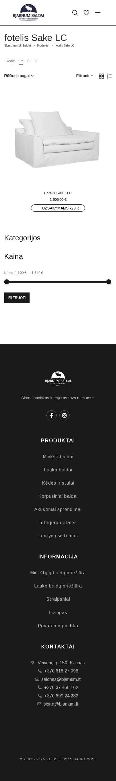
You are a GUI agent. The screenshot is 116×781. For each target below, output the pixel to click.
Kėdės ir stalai (58, 483)
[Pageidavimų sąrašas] (69, 173)
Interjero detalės (58, 522)
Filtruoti (17, 298)
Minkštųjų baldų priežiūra (58, 572)
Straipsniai (58, 599)
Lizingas (58, 612)
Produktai (43, 45)
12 (21, 61)
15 (29, 61)
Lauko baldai (58, 469)
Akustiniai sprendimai (58, 509)
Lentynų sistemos (58, 535)
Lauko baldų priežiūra (58, 586)
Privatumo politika (58, 625)
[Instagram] (64, 415)
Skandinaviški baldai (17, 45)
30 (36, 61)
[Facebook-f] (51, 415)
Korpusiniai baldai (58, 496)
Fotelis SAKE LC (58, 193)
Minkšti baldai (58, 456)
